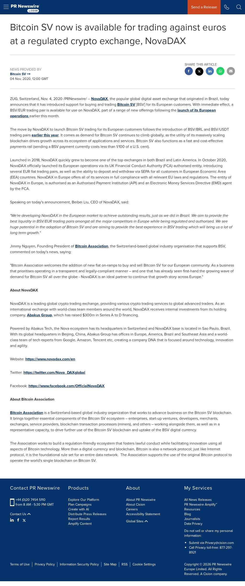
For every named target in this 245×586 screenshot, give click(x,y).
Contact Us (18, 514)
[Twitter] (24, 520)
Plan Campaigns (80, 504)
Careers (132, 509)
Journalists (192, 518)
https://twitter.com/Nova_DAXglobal (54, 372)
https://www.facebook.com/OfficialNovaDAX (66, 386)
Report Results (79, 518)
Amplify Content (80, 523)
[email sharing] (231, 71)
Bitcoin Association (91, 246)
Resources (192, 509)
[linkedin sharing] (210, 71)
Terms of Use (20, 564)
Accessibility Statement (143, 514)
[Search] (239, 7)
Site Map (110, 564)
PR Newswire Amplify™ (200, 504)
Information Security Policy (79, 564)
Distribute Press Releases (87, 514)
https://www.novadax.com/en (50, 359)
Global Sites (135, 521)
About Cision (135, 504)
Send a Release (204, 7)
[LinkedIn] (12, 520)
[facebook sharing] (189, 71)
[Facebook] (18, 520)
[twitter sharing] (199, 72)
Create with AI (78, 509)
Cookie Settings (144, 564)
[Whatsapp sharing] (220, 71)
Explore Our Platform (83, 499)
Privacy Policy (45, 564)
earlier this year (45, 135)
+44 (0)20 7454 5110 (30, 499)
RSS (125, 564)
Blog (187, 514)
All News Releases (198, 499)
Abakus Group (39, 315)
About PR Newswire (141, 499)
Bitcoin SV (126, 104)
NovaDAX (99, 98)
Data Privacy (193, 523)
